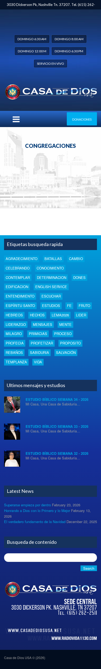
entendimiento (20, 296)
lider (81, 315)
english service (51, 286)
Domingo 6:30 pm (69, 51)
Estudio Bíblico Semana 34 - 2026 (57, 399)
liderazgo (16, 324)
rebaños (14, 352)
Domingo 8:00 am (69, 39)
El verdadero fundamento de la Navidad (34, 521)
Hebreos (14, 315)
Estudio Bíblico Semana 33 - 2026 (57, 426)
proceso (63, 333)
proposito (70, 343)
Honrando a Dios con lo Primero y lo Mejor (37, 510)
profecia (15, 343)
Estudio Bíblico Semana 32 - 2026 (57, 453)
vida (38, 361)
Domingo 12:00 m (32, 51)
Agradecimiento (21, 258)
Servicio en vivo (50, 64)
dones (79, 277)
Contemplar (18, 277)
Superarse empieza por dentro (27, 504)
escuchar (51, 296)
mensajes (42, 324)
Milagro (14, 333)
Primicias (38, 333)
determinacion (51, 277)
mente (65, 324)
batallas (53, 258)
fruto (84, 305)
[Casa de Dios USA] (50, 91)
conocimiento (50, 268)
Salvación (66, 352)
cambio (76, 258)
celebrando (18, 268)
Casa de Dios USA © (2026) (24, 657)
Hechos (37, 315)
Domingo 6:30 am (32, 39)
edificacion (17, 286)
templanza (16, 361)
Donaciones (82, 119)
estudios (51, 305)
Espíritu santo (20, 305)
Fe (69, 305)
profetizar (42, 343)
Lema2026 (60, 315)
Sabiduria (39, 352)
